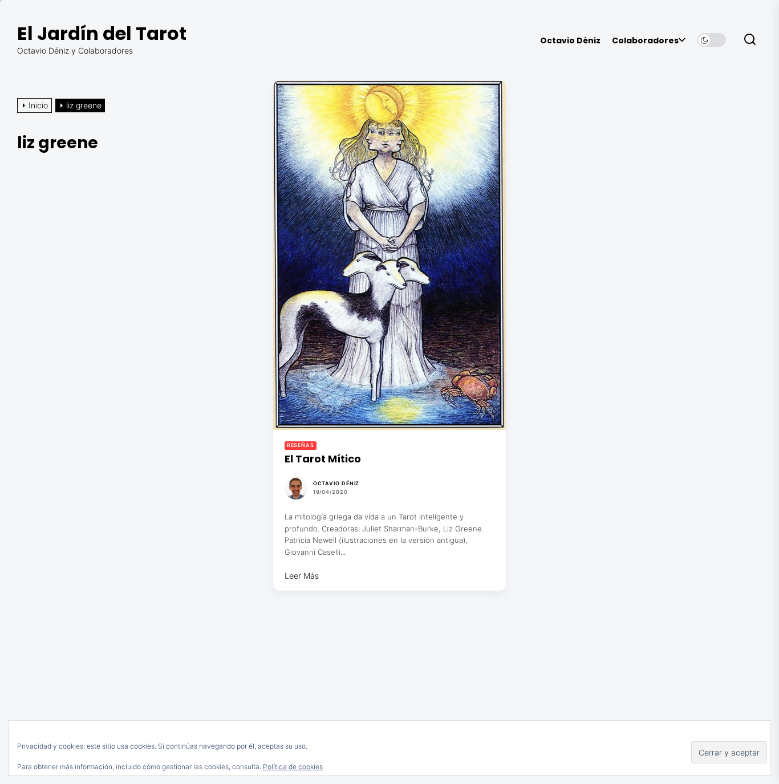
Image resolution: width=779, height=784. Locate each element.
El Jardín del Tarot (101, 33)
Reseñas (300, 445)
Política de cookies (293, 766)
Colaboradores (645, 41)
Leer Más (302, 575)
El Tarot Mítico (323, 459)
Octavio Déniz (570, 41)
